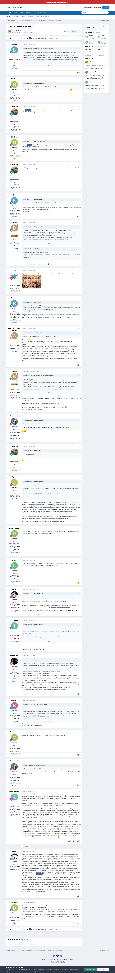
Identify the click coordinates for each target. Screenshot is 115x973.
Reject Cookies (103, 969)
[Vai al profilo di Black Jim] (14, 705)
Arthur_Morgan (14, 791)
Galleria (23, 16)
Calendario (16, 16)
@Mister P (47, 863)
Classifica (28, 12)
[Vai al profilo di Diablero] (14, 84)
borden (14, 222)
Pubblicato (28, 44)
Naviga (9, 12)
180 (15, 284)
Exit (14, 195)
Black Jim (14, 700)
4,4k (15, 92)
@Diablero (39, 874)
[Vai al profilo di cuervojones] (14, 111)
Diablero (14, 79)
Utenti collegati (45, 16)
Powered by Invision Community (57, 962)
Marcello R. (14, 732)
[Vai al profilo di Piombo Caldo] (14, 533)
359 (15, 120)
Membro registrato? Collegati (92, 7)
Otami (14, 270)
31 (30, 38)
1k (15, 669)
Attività (15, 12)
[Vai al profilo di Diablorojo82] (14, 661)
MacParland (17, 30)
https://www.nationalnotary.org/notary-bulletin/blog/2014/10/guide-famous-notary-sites (55, 610)
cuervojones (14, 106)
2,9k (15, 573)
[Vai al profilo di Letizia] (14, 565)
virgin (14, 851)
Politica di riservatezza (55, 959)
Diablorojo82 (14, 655)
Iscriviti (105, 7)
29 (24, 38)
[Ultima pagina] (46, 38)
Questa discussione (98, 12)
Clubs (44, 12)
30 (27, 38)
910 (15, 602)
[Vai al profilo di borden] (14, 227)
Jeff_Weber (14, 477)
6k (15, 239)
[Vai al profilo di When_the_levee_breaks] (14, 335)
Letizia (14, 560)
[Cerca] (107, 12)
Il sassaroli (14, 416)
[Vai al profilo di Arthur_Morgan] (14, 797)
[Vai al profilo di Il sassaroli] (14, 421)
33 (36, 38)
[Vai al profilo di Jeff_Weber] (14, 482)
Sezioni (8, 16)
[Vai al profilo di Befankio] (14, 49)
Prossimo (41, 38)
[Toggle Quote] (24, 48)
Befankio (14, 44)
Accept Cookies (91, 969)
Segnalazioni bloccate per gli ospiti (56, 2)
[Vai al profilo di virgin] (14, 856)
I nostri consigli (37, 12)
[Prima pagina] (8, 38)
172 (15, 745)
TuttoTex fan (14, 620)
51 (15, 58)
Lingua (44, 959)
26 (15, 38)
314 (15, 713)
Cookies (71, 959)
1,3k (15, 541)
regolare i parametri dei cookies (14, 971)
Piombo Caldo (14, 528)
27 (18, 38)
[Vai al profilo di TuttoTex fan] (14, 625)
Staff (37, 16)
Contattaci (64, 959)
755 (15, 429)
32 (33, 38)
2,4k (15, 864)
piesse (39, 226)
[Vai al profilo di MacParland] (9, 31)
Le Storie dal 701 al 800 (27, 32)
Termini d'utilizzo (10, 969)
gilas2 (14, 589)
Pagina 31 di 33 (52, 38)
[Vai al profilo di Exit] (14, 200)
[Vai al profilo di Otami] (14, 276)
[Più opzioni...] (79, 44)
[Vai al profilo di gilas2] (14, 594)
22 (15, 634)
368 (15, 208)
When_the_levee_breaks (43, 48)
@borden (28, 110)
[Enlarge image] (31, 281)
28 (21, 38)
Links (21, 12)
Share (66, 31)
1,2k (15, 490)
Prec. (11, 38)
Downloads (30, 16)
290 (15, 805)
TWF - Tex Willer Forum (15, 7)
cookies (39, 969)
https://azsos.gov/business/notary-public (59, 607)
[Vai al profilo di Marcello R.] (14, 737)
